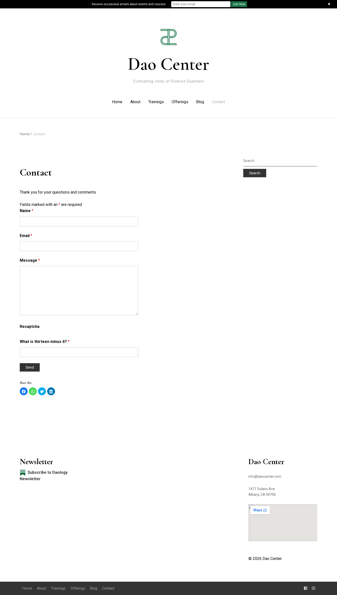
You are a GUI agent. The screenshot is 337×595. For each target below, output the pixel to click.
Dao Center (168, 64)
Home (117, 101)
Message (30, 260)
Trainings (156, 101)
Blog (200, 101)
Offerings (180, 101)
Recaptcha (29, 326)
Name (26, 210)
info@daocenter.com (264, 476)
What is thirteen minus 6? (45, 341)
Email (26, 235)
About (135, 101)
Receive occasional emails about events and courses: (129, 4)
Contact (218, 101)
